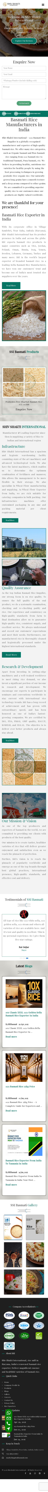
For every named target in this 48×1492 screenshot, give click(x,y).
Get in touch (24, 103)
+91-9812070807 (12, 1454)
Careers (7, 1397)
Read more (11, 1036)
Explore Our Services (24, 37)
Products (7, 1388)
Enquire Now (24, 409)
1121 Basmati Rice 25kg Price (20, 1086)
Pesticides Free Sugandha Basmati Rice (24, 402)
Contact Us (8, 1400)
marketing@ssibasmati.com (17, 1458)
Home (6, 1382)
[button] (21, 958)
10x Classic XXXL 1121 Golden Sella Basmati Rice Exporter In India (24, 1014)
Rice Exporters (10, 1406)
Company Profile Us (12, 1385)
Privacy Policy (9, 1403)
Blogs (6, 1391)
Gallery (7, 1394)
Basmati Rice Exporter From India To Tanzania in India (23, 1162)
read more (11, 285)
